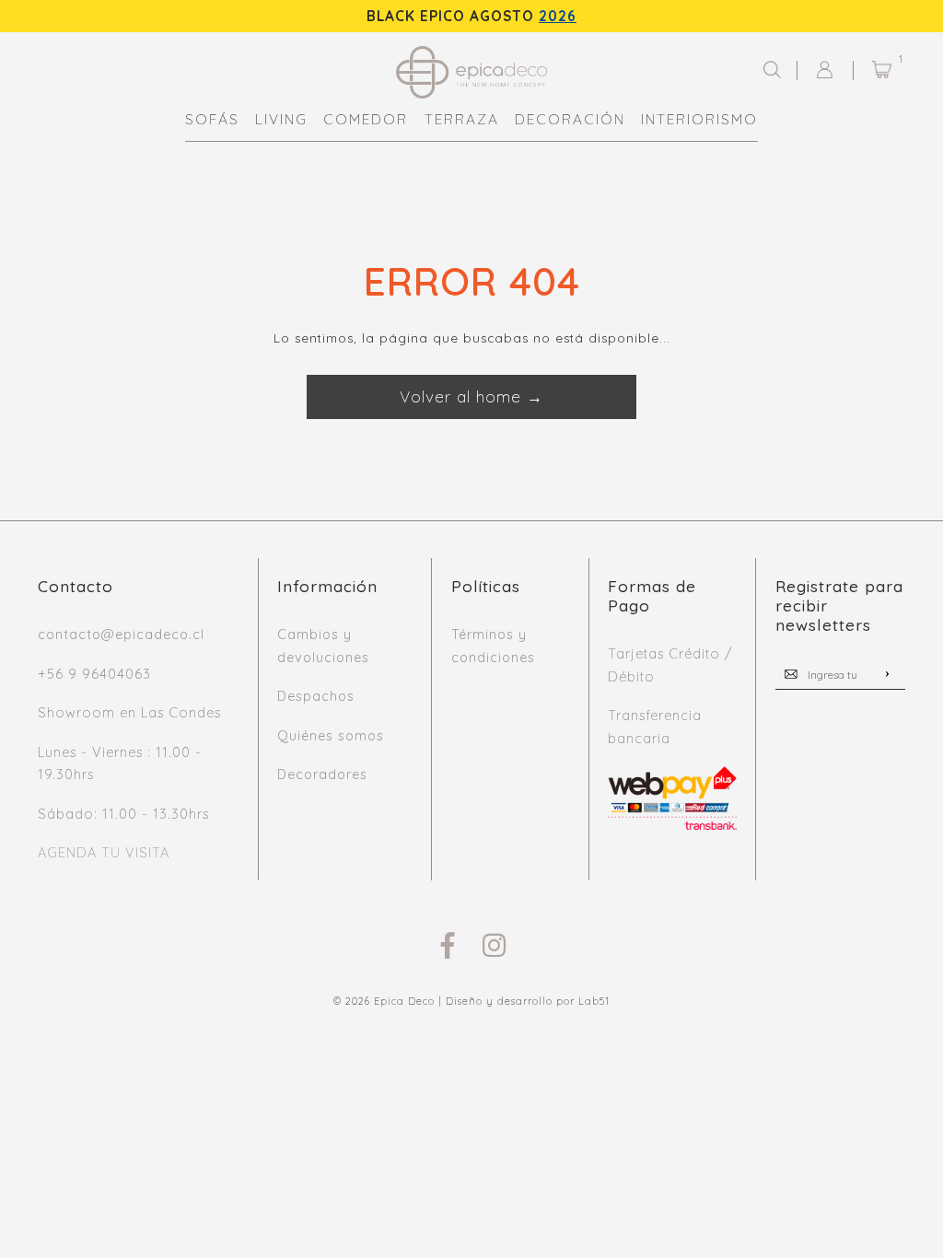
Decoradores (322, 774)
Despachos (316, 696)
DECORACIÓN (570, 119)
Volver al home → (471, 396)
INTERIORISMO (699, 119)
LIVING (281, 119)
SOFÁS (212, 119)
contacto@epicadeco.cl (121, 634)
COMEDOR (365, 119)
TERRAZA (462, 119)
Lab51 (594, 1001)
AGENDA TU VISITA (103, 852)
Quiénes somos (330, 736)
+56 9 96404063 (94, 674)
